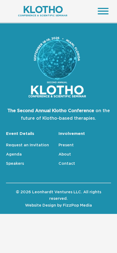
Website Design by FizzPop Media (58, 205)
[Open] (102, 11)
